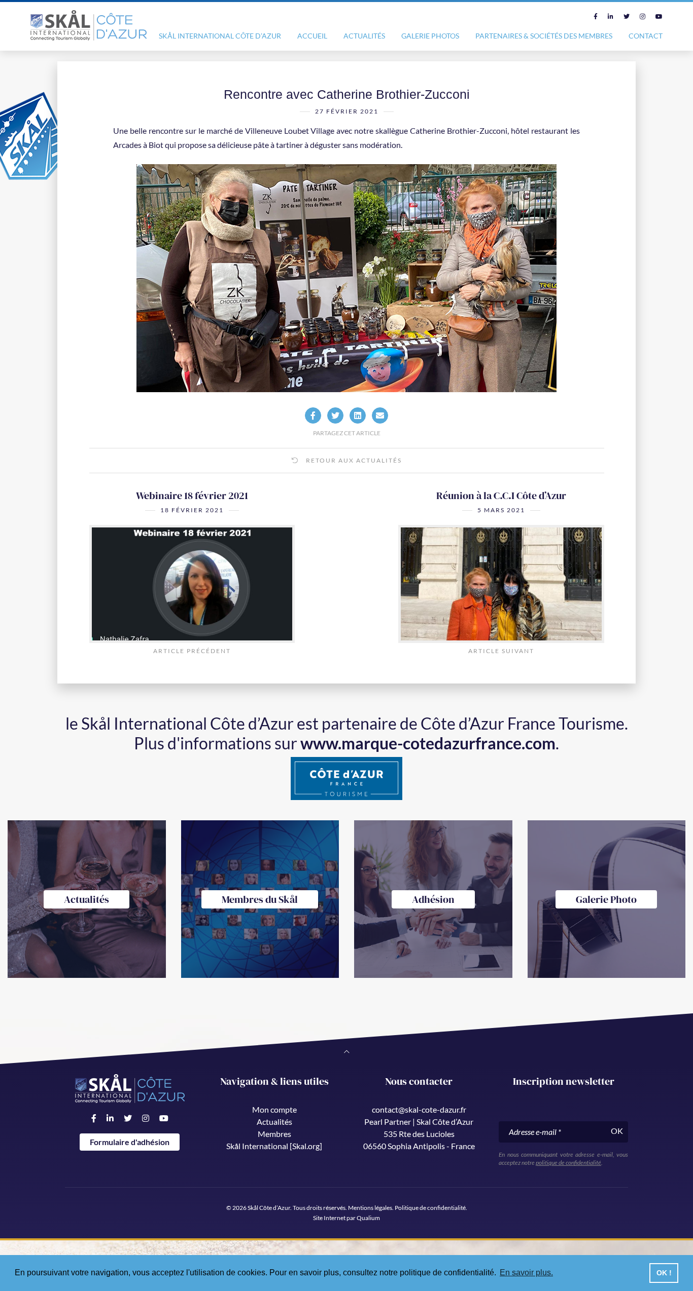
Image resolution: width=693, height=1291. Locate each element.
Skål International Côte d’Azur (220, 35)
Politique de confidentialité (430, 1207)
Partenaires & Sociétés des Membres (543, 35)
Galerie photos (430, 35)
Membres (274, 1133)
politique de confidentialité (568, 1162)
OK (617, 1130)
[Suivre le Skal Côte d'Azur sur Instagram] (642, 16)
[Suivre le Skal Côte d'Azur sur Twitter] (626, 16)
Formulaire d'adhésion (129, 1142)
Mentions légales (370, 1207)
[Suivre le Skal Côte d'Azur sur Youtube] (659, 16)
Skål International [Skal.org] (274, 1146)
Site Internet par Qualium (346, 1218)
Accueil (312, 35)
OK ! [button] (664, 1273)
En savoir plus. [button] (526, 1272)
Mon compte (274, 1109)
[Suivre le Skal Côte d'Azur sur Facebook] (596, 16)
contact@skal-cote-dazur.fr (419, 1109)
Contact (646, 35)
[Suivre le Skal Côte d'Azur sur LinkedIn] (610, 16)
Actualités (364, 35)
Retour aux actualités (353, 460)
